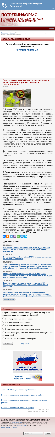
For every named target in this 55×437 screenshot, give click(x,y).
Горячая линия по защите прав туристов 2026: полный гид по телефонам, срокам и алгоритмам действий (25, 285)
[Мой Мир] (22, 236)
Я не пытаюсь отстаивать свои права (20, 339)
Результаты (25, 343)
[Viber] (14, 236)
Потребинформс (17, 422)
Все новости (4, 32)
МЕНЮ (51, 28)
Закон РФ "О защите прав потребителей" (18, 390)
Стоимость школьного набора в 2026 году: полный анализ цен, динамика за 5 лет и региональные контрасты (26, 249)
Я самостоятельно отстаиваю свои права (22, 329)
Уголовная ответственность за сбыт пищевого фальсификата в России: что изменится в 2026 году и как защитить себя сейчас (27, 275)
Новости (12, 32)
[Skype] (25, 236)
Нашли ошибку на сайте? (9, 427)
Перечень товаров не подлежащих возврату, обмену (23, 395)
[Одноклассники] (7, 236)
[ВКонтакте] (4, 236)
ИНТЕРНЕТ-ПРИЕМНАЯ (27, 50)
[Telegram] (11, 236)
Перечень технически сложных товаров (17, 408)
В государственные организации (18, 319)
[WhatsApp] (18, 236)
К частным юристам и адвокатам (19, 326)
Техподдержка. (21, 425)
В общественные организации (17, 322)
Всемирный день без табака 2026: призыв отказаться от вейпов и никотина (27, 258)
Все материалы (9, 299)
